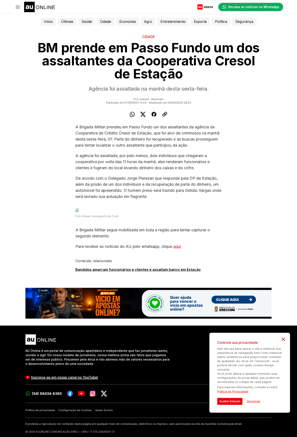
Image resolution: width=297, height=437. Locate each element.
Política (221, 21)
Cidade (105, 21)
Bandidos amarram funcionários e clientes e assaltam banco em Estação (138, 269)
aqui (177, 246)
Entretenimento (173, 21)
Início (48, 21)
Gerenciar (253, 401)
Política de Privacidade (232, 391)
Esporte (200, 21)
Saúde (87, 21)
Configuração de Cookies (75, 410)
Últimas (67, 21)
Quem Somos (104, 410)
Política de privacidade (40, 410)
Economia (127, 21)
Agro (148, 21)
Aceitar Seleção (229, 401)
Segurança (244, 21)
